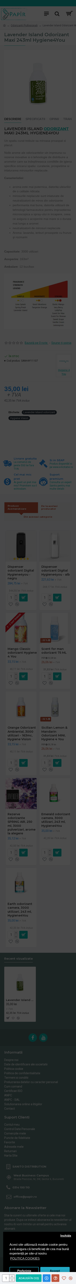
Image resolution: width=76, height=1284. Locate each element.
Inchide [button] (65, 1235)
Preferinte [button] (24, 1270)
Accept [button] (55, 1270)
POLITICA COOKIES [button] (25, 1258)
